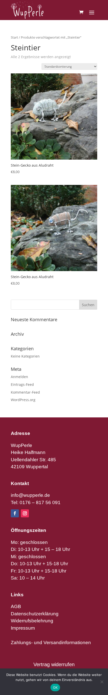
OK (55, 687)
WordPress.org (23, 399)
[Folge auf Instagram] (25, 513)
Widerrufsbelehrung (32, 620)
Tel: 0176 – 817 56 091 (36, 502)
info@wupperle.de (30, 495)
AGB (16, 606)
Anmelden (19, 376)
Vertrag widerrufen (54, 664)
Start (14, 37)
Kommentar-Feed (25, 392)
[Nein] (101, 681)
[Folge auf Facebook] (15, 513)
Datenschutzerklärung (35, 613)
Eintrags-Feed (22, 384)
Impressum (23, 628)
